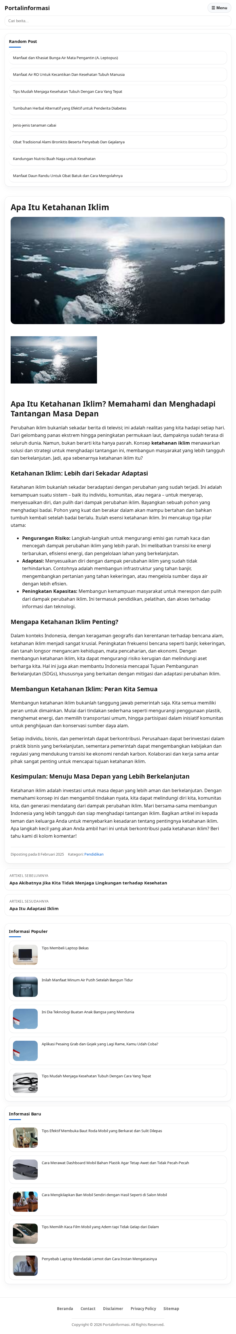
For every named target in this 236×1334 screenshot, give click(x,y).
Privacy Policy (143, 1308)
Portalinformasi (27, 8)
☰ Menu (219, 7)
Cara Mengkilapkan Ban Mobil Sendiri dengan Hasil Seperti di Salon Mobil (104, 1194)
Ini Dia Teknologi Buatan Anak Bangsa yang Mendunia (88, 1011)
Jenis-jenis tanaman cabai (34, 125)
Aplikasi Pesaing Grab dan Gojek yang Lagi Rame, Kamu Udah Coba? (100, 1043)
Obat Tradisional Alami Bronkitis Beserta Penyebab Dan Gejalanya (69, 141)
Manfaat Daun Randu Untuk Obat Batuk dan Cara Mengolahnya (68, 175)
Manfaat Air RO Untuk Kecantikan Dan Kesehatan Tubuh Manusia (69, 74)
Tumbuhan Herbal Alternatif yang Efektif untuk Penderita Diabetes (69, 108)
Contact (88, 1308)
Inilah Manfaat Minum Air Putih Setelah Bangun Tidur (87, 979)
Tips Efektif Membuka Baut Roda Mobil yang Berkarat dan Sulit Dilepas (102, 1130)
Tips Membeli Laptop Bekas (65, 947)
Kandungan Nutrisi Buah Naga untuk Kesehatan (54, 158)
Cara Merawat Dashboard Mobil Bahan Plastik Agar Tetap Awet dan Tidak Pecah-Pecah (115, 1162)
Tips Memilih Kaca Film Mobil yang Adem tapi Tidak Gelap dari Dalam (100, 1226)
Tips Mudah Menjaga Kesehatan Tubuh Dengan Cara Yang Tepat (67, 91)
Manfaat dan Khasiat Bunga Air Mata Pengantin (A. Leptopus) (65, 57)
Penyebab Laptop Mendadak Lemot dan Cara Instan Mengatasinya (99, 1258)
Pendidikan (94, 854)
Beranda (65, 1308)
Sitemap (171, 1308)
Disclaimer (113, 1308)
